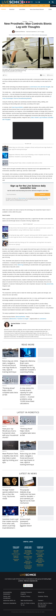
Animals (7, 5)
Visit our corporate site (30, 581)
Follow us (43, 75)
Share (6, 75)
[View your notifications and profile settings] (49, 2)
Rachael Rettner (21, 31)
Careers (40, 600)
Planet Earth (34, 5)
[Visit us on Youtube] (24, 2)
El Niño (50, 9)
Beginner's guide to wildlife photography (40, 555)
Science (27, 5)
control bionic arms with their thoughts (40, 86)
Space (41, 5)
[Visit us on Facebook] (17, 2)
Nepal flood (11, 9)
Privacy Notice (45, 198)
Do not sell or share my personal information (45, 605)
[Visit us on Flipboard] (26, 2)
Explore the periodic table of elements (28, 562)
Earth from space (16, 554)
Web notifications (27, 600)
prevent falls (50, 284)
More (46, 5)
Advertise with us (9, 600)
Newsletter (51, 75)
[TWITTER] (12, 325)
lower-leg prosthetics (17, 107)
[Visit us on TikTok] (29, 2)
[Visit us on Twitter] (19, 2)
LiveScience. (42, 318)
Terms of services (22, 198)
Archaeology (14, 5)
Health (21, 5)
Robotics (31, 21)
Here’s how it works (43, 34)
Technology (24, 21)
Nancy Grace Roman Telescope (37, 9)
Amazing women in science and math (28, 558)
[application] (28, 130)
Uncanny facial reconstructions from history (28, 567)
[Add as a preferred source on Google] (28, 585)
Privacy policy (25, 596)
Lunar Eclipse (22, 9)
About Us (41, 592)
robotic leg (20, 264)
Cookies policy (43, 596)
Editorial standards (9, 603)
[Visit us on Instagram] (22, 2)
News (43, 31)
